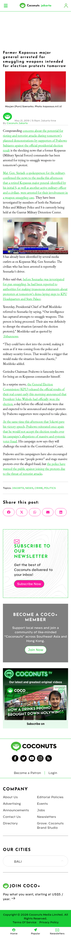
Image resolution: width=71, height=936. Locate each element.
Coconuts (39, 5)
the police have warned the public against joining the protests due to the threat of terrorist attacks (34, 469)
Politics (50, 488)
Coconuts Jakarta (17, 123)
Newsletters (46, 816)
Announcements (16, 810)
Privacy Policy (49, 922)
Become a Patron (27, 773)
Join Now (35, 649)
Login (66, 5)
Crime (39, 488)
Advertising (12, 803)
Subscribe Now (29, 584)
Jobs (41, 810)
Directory (10, 823)
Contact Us (12, 816)
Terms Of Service (24, 922)
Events (42, 803)
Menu (6, 5)
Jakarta (18, 488)
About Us (10, 797)
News (29, 488)
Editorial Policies (50, 797)
